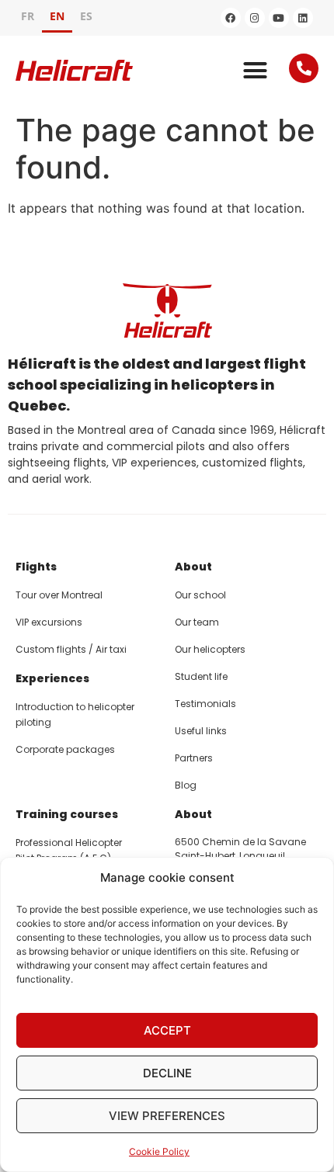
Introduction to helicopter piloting (75, 714)
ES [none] (86, 16)
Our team (197, 622)
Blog (186, 785)
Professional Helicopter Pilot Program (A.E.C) (69, 850)
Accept (167, 1030)
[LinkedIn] (303, 18)
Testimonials (205, 703)
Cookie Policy (159, 1151)
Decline (167, 1073)
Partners (194, 758)
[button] (255, 70)
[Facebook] (231, 18)
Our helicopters (210, 649)
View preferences (167, 1115)
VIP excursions (49, 622)
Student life (201, 676)
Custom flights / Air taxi (71, 649)
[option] (27, 18)
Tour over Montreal (59, 595)
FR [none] (27, 16)
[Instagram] (255, 18)
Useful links (201, 730)
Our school (200, 595)
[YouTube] (279, 18)
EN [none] (57, 16)
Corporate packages (65, 749)
